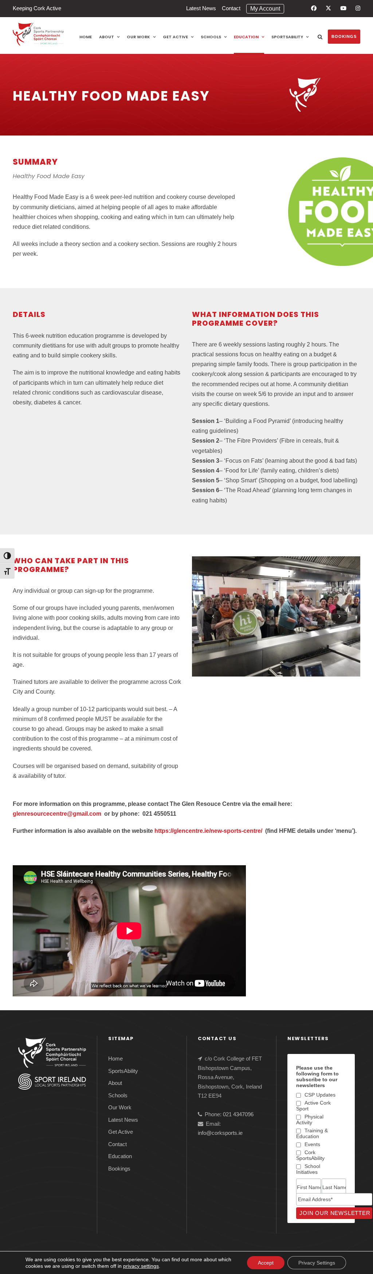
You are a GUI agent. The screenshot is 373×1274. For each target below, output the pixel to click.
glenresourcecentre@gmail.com (57, 814)
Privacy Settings (316, 1263)
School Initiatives (308, 1169)
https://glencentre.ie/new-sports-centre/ (208, 831)
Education (246, 37)
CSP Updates (320, 1095)
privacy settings (141, 1266)
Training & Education (312, 1133)
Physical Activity (309, 1119)
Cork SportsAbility (310, 1155)
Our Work (138, 37)
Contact (231, 8)
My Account (265, 8)
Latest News (201, 8)
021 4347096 (238, 1114)
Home (85, 37)
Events (312, 1144)
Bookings (344, 36)
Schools (211, 37)
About (106, 37)
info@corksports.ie (220, 1133)
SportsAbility (287, 37)
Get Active (175, 37)
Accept (266, 1263)
